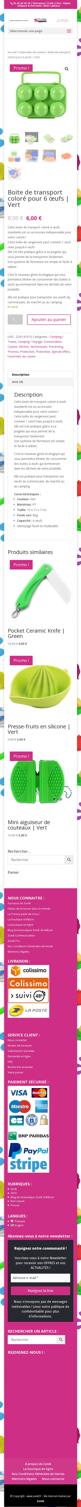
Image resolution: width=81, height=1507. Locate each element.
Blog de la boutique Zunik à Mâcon (32, 1197)
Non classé (18, 1201)
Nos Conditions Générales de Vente (30, 946)
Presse (15, 1205)
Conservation (53, 342)
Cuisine (12, 347)
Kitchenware (39, 347)
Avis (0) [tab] (17, 382)
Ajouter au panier (49, 319)
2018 (13, 1189)
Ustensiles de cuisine (32, 52)
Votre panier (15, 1072)
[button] (66, 69)
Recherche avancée (20, 1067)
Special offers (61, 352)
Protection (27, 352)
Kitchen (24, 347)
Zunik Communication (21, 935)
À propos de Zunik (19, 903)
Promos (13, 352)
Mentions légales (18, 951)
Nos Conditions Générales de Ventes (38, 1474)
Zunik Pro (14, 941)
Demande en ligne (19, 1056)
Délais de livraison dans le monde (29, 908)
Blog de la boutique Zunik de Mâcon (30, 930)
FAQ (10, 1061)
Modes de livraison (20, 1045)
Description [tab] (20, 374)
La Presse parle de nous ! (24, 914)
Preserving (56, 347)
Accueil (12, 52)
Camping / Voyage (30, 342)
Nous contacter (17, 1040)
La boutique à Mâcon (21, 919)
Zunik (40, 1501)
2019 (13, 1193)
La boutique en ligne (20, 925)
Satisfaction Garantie (21, 1051)
